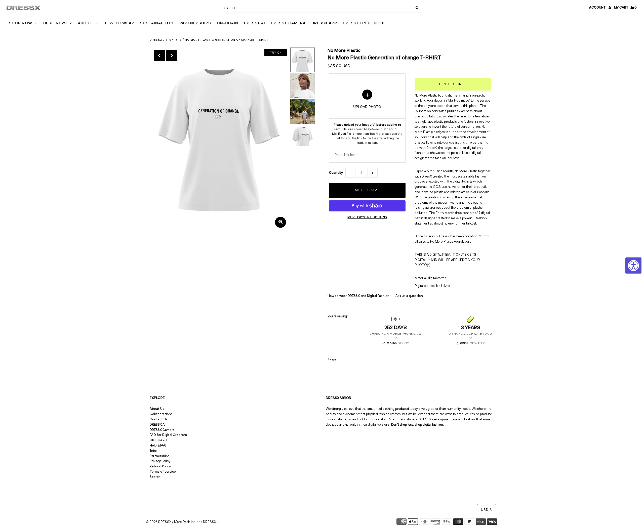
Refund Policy (160, 466)
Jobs (153, 451)
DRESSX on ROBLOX (363, 23)
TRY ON (276, 52)
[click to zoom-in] (280, 222)
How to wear (118, 23)
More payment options (367, 217)
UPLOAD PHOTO (367, 117)
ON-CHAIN (227, 23)
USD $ (486, 510)
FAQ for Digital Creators (168, 435)
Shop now (20, 23)
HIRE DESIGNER (452, 84)
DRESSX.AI (254, 23)
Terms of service (163, 471)
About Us (157, 409)
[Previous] (159, 55)
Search (155, 477)
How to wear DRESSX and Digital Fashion (359, 296)
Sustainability (157, 23)
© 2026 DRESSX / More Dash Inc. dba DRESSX (181, 522)
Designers (55, 23)
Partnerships (195, 23)
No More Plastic (344, 50)
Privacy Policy (160, 461)
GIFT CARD (158, 440)
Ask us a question (409, 296)
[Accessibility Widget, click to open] (633, 265)
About (85, 23)
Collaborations (161, 414)
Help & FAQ (158, 445)
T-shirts (174, 39)
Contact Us (159, 419)
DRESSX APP (324, 23)
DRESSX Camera (288, 23)
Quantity (336, 172)
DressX (156, 39)
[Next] (171, 55)
